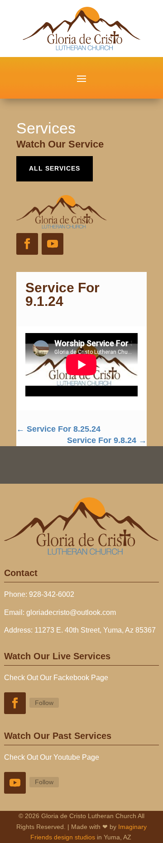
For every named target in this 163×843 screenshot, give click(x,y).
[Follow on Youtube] (52, 244)
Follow (44, 702)
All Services (54, 168)
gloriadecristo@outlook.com (71, 612)
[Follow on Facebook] (27, 244)
